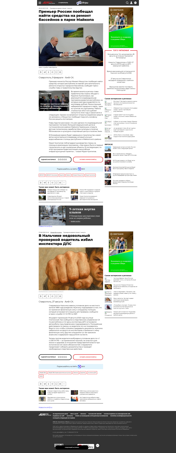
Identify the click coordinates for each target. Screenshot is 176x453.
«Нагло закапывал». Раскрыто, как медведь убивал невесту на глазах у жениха (124, 293)
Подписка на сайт (58, 416)
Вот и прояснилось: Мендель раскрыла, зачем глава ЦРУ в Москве (124, 154)
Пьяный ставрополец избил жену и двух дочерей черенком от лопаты (58, 392)
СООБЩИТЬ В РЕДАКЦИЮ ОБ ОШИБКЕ (64, 418)
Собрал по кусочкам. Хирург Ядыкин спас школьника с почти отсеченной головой (125, 123)
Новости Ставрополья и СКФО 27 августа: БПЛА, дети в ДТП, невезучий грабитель (121, 64)
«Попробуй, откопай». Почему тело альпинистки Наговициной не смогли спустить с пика (124, 306)
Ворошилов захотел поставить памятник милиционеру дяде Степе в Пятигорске (121, 88)
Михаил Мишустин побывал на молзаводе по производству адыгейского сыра (57, 191)
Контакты (70, 416)
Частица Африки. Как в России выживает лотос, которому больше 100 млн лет (124, 279)
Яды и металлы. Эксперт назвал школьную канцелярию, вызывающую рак (123, 300)
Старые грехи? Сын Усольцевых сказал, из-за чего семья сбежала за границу (124, 116)
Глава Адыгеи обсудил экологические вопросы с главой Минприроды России (58, 198)
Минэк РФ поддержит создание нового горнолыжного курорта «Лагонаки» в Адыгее (90, 191)
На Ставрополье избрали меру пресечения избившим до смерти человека (90, 399)
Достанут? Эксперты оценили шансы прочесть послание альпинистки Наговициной (125, 103)
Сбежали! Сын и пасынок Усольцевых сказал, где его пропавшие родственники (125, 109)
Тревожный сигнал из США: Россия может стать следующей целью (124, 147)
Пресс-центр (74, 414)
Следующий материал (72, 447)
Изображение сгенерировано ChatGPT (51, 291)
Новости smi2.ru (45, 226)
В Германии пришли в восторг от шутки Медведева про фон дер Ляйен (125, 174)
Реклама (83, 414)
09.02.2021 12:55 (43, 8)
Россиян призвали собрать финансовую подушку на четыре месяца (123, 182)
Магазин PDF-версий (94, 414)
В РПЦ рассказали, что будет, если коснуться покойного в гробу (124, 161)
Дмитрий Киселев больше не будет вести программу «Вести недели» (124, 168)
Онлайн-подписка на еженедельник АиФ (117, 414)
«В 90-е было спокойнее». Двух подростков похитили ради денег (124, 135)
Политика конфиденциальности (120, 416)
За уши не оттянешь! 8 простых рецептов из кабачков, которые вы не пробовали (125, 286)
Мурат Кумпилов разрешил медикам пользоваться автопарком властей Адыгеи (89, 198)
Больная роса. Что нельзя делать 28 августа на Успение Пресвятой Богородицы (121, 56)
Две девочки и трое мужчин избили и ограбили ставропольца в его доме (58, 399)
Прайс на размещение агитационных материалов (91, 416)
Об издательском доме (60, 414)
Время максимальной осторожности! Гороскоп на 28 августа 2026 (121, 72)
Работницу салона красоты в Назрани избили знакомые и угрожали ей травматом (89, 392)
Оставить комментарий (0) (88, 159)
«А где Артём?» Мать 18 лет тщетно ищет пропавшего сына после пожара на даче (124, 129)
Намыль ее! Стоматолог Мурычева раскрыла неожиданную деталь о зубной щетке (124, 313)
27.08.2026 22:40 (44, 232)
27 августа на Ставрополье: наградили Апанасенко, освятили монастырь (121, 80)
